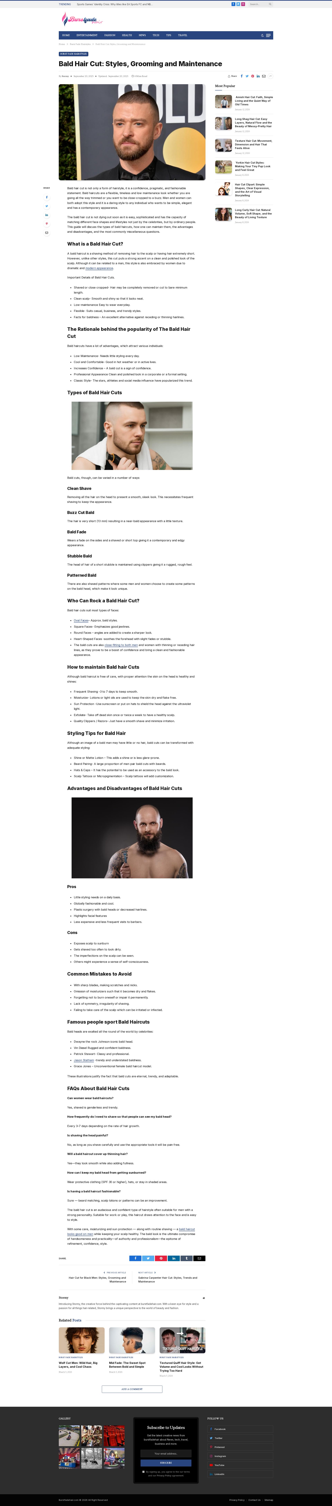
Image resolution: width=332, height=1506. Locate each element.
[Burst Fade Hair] (82, 19)
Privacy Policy (164, 1475)
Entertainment (87, 35)
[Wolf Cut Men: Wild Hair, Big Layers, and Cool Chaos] (82, 1340)
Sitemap (269, 1500)
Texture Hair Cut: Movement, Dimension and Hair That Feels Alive (253, 144)
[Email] (46, 232)
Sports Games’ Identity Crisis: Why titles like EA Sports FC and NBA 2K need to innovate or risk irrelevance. (116, 4)
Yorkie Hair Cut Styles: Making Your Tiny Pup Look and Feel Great (252, 166)
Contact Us (254, 1500)
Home (66, 35)
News (142, 35)
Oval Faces (81, 620)
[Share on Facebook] (241, 76)
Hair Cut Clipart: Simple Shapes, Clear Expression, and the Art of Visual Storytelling (252, 190)
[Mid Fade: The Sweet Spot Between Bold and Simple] (132, 1340)
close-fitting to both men (121, 645)
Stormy (65, 76)
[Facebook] (46, 197)
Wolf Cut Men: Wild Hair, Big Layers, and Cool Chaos (78, 1364)
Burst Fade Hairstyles (74, 54)
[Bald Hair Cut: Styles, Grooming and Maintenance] (132, 132)
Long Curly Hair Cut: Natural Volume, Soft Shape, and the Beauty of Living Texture (253, 213)
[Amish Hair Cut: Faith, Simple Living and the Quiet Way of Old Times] (223, 101)
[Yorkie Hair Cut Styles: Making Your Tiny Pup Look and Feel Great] (223, 166)
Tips (168, 35)
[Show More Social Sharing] (270, 76)
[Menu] (268, 35)
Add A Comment (132, 1389)
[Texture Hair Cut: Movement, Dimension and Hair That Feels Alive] (223, 145)
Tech (156, 35)
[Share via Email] (263, 76)
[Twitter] (46, 206)
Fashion (109, 35)
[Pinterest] (46, 223)
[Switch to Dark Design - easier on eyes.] (262, 35)
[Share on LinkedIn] (258, 76)
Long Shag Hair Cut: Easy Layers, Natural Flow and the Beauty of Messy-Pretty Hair (253, 122)
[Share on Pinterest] (252, 76)
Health (127, 35)
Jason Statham (84, 1060)
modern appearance (99, 268)
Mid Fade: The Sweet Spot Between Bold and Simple (127, 1364)
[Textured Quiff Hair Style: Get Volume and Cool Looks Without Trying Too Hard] (182, 1340)
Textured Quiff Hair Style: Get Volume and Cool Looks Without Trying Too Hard (181, 1366)
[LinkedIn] (46, 214)
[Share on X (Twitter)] (247, 76)
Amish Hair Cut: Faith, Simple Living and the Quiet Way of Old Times (254, 100)
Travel (182, 35)
